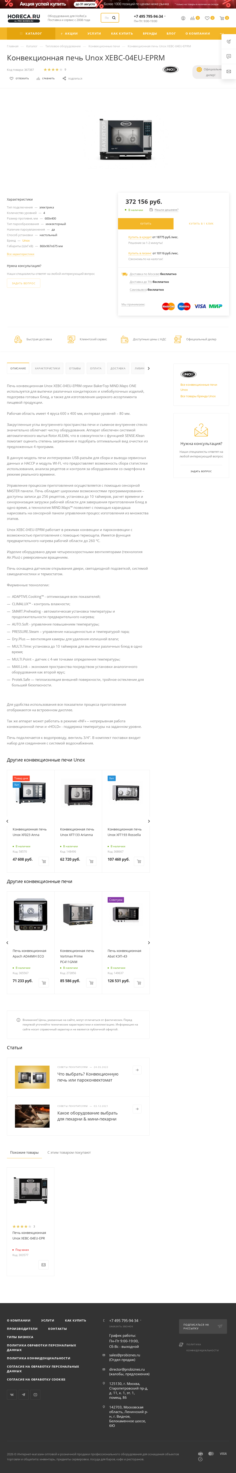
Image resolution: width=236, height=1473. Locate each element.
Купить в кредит (140, 237)
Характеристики (47, 368)
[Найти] (114, 18)
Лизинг (140, 368)
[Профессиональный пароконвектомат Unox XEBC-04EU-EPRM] (125, 139)
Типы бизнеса (20, 1337)
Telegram (24, 1395)
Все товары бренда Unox (198, 396)
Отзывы (75, 368)
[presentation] (7, 821)
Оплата (96, 368)
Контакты (57, 1329)
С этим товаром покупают (69, 1152)
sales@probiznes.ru (124, 1355)
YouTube (35, 1395)
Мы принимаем (132, 304)
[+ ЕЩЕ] (222, 33)
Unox (26, 240)
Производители (22, 1329)
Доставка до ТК (140, 282)
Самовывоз (138, 289)
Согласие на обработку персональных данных (43, 1368)
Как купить (75, 1320)
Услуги (47, 1320)
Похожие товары (24, 1152)
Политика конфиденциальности (39, 1358)
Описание (18, 368)
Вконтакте (12, 1395)
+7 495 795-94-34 (148, 16)
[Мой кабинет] (183, 18)
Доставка (118, 368)
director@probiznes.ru (127, 1369)
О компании (19, 1320)
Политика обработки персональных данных (41, 1347)
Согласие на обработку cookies (36, 1379)
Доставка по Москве (144, 274)
